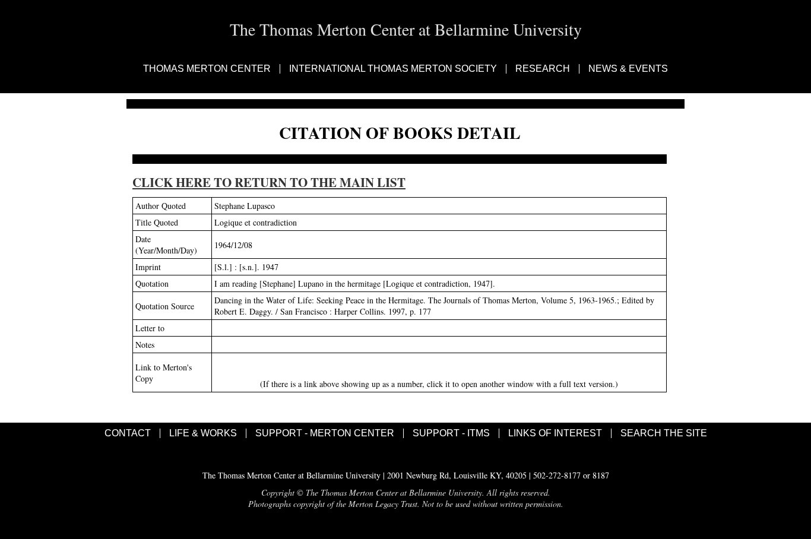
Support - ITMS (451, 433)
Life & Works (203, 433)
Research (542, 69)
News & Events (628, 69)
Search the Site (663, 433)
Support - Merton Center (324, 433)
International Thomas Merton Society (393, 69)
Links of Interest (555, 433)
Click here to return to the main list (269, 182)
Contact (127, 433)
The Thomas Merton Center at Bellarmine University (406, 29)
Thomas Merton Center (207, 69)
